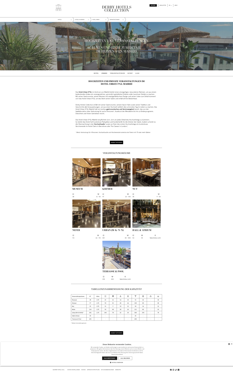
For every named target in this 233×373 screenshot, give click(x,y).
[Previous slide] (7, 48)
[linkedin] (178, 370)
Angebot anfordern (116, 142)
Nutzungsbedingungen (107, 369)
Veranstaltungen (117, 73)
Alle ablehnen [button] (125, 358)
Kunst (130, 73)
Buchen (153, 5)
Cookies (83, 369)
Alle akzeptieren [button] (109, 358)
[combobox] (229, 344)
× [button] (231, 344)
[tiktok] (176, 370)
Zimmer (104, 73)
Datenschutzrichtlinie (93, 369)
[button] (117, 362)
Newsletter (163, 5)
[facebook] (171, 370)
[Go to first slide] (226, 48)
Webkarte (118, 369)
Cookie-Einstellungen (73, 369)
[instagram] (173, 370)
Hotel (96, 73)
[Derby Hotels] (58, 7)
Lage (137, 73)
